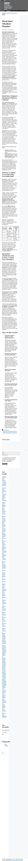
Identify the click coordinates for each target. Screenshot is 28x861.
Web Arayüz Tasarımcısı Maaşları (4, 559)
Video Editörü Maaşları (4, 636)
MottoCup (10, 860)
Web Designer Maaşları (4, 554)
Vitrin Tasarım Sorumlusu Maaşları (4, 610)
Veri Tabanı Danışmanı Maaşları (4, 711)
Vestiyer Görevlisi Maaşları (4, 671)
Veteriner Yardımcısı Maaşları (4, 650)
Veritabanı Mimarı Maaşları (4, 675)
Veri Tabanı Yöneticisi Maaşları (4, 700)
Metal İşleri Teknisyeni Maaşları (10, 432)
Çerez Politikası (7, 5)
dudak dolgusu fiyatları (18, 860)
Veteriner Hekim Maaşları (4, 668)
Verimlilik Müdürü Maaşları (4, 686)
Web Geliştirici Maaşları (4, 547)
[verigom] (4, 753)
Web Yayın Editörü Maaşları (4, 524)
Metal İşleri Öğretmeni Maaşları (10, 431)
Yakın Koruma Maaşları (4, 505)
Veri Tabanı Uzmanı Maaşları (4, 705)
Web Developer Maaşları (4, 551)
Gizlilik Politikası (7, 8)
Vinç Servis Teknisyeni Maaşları (4, 621)
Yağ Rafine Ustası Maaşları (4, 509)
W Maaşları (4, 578)
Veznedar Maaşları (4, 647)
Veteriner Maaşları (4, 664)
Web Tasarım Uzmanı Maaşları (4, 529)
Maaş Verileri (7, 3)
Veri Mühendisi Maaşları (4, 716)
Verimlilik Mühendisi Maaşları (4, 682)
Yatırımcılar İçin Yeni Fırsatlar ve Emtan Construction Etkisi (4, 480)
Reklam (8, 10)
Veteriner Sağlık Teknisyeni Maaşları (4, 655)
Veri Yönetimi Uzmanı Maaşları (4, 690)
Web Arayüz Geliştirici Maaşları (4, 564)
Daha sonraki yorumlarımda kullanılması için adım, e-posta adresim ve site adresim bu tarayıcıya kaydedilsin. (9, 459)
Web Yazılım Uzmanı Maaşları (4, 519)
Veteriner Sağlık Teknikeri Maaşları (4, 661)
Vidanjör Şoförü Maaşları (4, 639)
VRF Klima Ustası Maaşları (4, 593)
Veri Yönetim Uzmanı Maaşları (4, 695)
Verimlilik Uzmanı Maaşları (4, 679)
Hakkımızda (6, 4)
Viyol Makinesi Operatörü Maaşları (4, 604)
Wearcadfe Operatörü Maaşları (4, 570)
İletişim (5, 9)
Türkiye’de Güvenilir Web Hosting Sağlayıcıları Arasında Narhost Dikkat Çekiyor (4, 491)
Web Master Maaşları (4, 543)
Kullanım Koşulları (8, 6)
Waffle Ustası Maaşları (4, 575)
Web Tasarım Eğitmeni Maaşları (4, 534)
